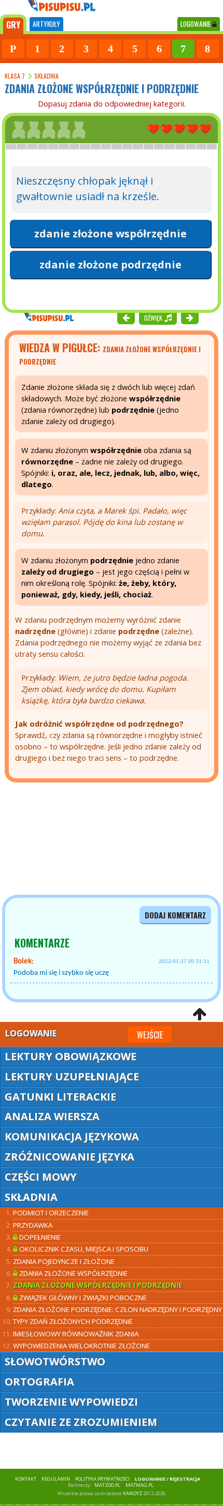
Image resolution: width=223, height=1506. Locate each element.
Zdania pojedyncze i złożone (64, 1261)
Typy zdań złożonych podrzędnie (73, 1321)
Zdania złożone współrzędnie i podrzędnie (97, 1285)
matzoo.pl (107, 1485)
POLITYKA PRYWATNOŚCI (102, 1478)
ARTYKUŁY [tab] (46, 24)
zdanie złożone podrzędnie (110, 265)
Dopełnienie (39, 1237)
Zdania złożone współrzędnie (73, 1273)
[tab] (13, 24)
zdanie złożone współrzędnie (110, 233)
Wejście (150, 1035)
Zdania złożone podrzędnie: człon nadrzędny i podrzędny (117, 1309)
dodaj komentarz (175, 915)
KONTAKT (25, 1478)
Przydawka (32, 1225)
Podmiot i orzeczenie (51, 1212)
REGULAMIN (55, 1478)
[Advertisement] (62, 839)
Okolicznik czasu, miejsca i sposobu (83, 1249)
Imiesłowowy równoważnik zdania (75, 1333)
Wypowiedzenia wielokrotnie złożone (81, 1345)
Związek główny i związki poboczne (82, 1297)
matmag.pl (140, 1485)
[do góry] (199, 1013)
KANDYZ (132, 1493)
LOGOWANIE (196, 24)
